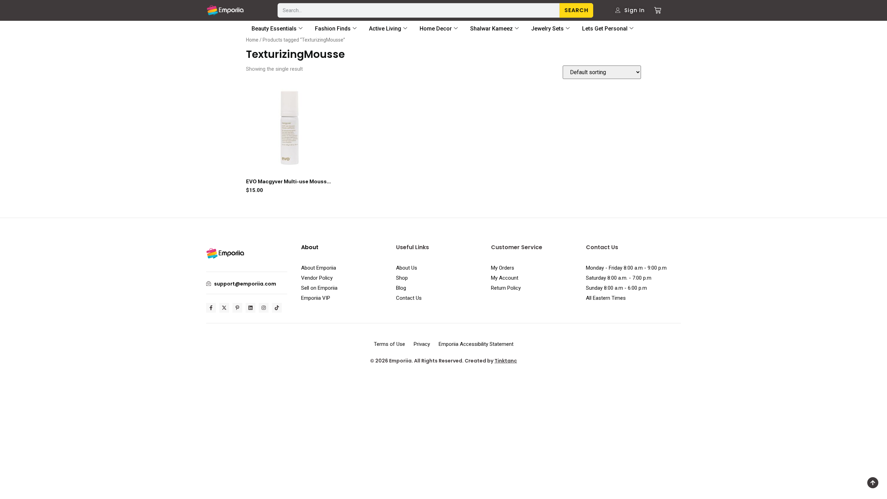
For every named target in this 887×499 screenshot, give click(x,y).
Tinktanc (505, 360)
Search (576, 10)
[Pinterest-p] (237, 308)
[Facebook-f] (211, 308)
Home (252, 40)
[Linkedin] (250, 308)
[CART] (655, 10)
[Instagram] (264, 308)
